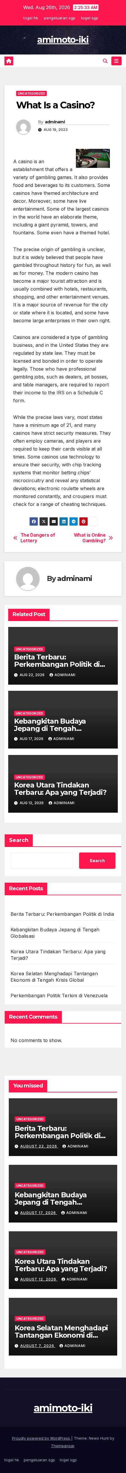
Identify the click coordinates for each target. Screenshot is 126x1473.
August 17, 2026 (38, 1213)
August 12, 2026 (38, 1279)
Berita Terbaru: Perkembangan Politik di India (57, 664)
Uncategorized (31, 93)
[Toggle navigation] (116, 61)
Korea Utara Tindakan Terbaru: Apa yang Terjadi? (60, 789)
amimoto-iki (62, 39)
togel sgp (89, 18)
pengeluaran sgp (59, 18)
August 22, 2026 (39, 1146)
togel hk (30, 18)
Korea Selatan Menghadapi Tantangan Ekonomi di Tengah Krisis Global (61, 1335)
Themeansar (62, 1445)
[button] (105, 61)
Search (18, 840)
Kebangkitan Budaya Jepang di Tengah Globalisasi (50, 728)
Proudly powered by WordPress (41, 1438)
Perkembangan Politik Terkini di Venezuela (59, 995)
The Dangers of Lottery (38, 538)
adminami (55, 122)
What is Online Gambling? (90, 538)
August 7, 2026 (37, 1346)
